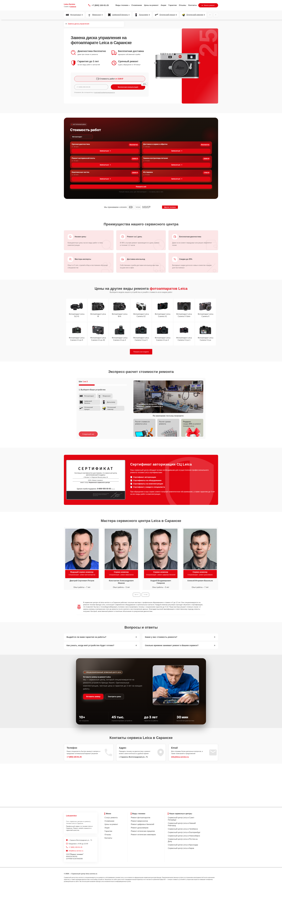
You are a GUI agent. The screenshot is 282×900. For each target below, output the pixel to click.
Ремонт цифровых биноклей (142, 824)
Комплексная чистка (80, 172)
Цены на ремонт (151, 5)
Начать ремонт (209, 5)
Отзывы (182, 5)
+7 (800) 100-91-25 (100, 5)
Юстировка (148, 172)
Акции (163, 5)
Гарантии (172, 5)
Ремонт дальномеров (139, 828)
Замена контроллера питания (155, 158)
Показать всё (141, 187)
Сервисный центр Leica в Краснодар (183, 845)
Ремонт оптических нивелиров (143, 835)
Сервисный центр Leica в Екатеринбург (184, 832)
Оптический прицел (167, 15)
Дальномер (143, 15)
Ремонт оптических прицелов (143, 831)
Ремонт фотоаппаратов (140, 818)
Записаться (104, 151)
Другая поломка (170, 207)
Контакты (192, 5)
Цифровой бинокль (120, 15)
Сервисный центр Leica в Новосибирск (184, 836)
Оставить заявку (93, 696)
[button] (136, 595)
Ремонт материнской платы (83, 158)
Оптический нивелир (194, 15)
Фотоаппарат (75, 15)
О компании (136, 5)
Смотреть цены (114, 696)
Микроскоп (96, 15)
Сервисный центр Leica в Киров (181, 848)
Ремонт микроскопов (139, 821)
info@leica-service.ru (180, 757)
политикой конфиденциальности (104, 92)
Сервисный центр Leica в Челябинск (183, 829)
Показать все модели (141, 352)
